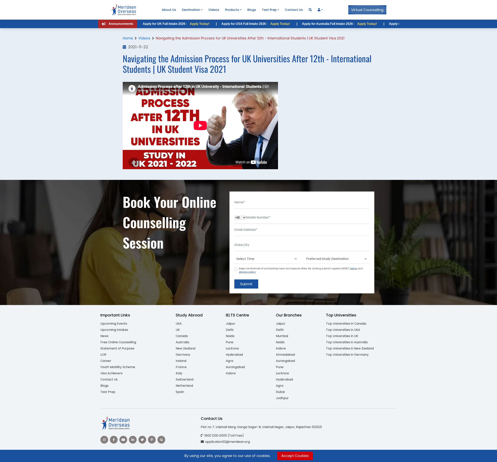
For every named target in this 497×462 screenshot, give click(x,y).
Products (232, 10)
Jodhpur (282, 398)
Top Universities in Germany (347, 354)
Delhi (229, 330)
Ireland (181, 361)
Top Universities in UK (342, 336)
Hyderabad (234, 354)
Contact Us (294, 10)
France (181, 367)
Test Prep (269, 10)
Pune (229, 342)
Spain (180, 392)
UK (178, 330)
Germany (183, 354)
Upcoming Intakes (114, 330)
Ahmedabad (285, 354)
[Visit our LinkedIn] (133, 440)
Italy (179, 373)
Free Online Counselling (118, 342)
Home (128, 38)
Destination (191, 10)
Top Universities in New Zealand (350, 348)
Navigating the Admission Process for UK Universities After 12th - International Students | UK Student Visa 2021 (250, 38)
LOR (103, 354)
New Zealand (185, 348)
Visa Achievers (111, 373)
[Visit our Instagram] (104, 440)
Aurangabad (235, 367)
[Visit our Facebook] (114, 440)
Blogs (251, 10)
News (104, 336)
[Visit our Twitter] (142, 440)
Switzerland (184, 379)
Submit (246, 284)
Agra (229, 361)
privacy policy (247, 272)
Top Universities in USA (343, 330)
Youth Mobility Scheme (117, 367)
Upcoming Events (113, 323)
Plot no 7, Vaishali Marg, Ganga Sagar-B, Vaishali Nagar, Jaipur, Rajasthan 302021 (261, 427)
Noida (230, 336)
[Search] (310, 10)
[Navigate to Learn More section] (319, 10)
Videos (213, 10)
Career (105, 361)
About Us (169, 10)
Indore (231, 373)
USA (179, 323)
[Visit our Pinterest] (152, 440)
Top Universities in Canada (346, 323)
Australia (182, 342)
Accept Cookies (295, 455)
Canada (182, 336)
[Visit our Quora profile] (161, 440)
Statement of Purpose (117, 348)
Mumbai (282, 336)
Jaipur (230, 323)
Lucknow (232, 348)
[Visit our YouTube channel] (123, 440)
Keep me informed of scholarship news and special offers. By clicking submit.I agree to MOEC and (301, 270)
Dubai (280, 392)
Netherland (184, 385)
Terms (353, 268)
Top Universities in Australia (347, 342)
